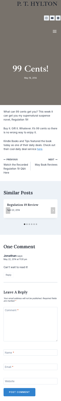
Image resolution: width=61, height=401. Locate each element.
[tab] (24, 224)
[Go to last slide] (8, 210)
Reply (8, 275)
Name (9, 352)
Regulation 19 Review (22, 205)
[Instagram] (46, 17)
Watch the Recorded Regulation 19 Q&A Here (16, 166)
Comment (12, 310)
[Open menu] (56, 31)
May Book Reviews (46, 162)
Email (9, 366)
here (39, 149)
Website (10, 381)
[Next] (53, 210)
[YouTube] (52, 17)
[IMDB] (58, 17)
